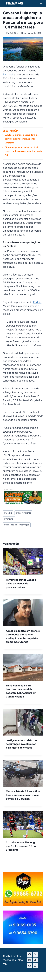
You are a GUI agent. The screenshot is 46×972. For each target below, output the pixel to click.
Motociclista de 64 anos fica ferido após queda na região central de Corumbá (23, 795)
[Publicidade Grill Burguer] (23, 904)
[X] (35, 954)
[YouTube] (29, 965)
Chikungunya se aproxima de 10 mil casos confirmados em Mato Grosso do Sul (23, 151)
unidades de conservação (16, 524)
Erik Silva (14, 33)
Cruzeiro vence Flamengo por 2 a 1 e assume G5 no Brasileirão (21, 846)
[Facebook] (29, 954)
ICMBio (37, 302)
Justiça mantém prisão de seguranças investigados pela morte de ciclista (21, 744)
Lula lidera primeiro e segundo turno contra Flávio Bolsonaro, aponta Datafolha (22, 139)
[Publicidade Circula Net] (23, 943)
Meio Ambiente (23, 513)
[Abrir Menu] (41, 3)
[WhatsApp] (35, 965)
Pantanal (8, 74)
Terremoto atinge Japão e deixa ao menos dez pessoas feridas (21, 583)
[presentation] (23, 561)
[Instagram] (29, 960)
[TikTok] (35, 960)
